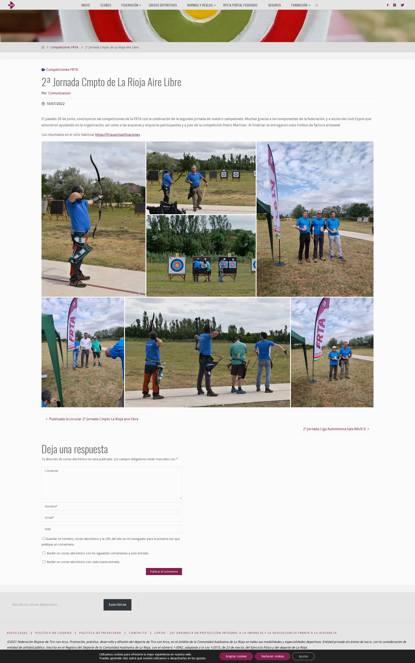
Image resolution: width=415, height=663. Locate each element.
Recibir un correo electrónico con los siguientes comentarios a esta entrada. (98, 553)
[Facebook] (387, 5)
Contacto (138, 632)
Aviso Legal (17, 632)
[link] (317, 5)
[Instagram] (394, 5)
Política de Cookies (53, 632)
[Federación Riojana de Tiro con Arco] (11, 5)
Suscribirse (117, 605)
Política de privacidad (100, 632)
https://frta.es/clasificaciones (117, 135)
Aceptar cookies (236, 656)
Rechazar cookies (272, 656)
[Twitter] (402, 5)
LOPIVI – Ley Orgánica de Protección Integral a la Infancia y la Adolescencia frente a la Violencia (246, 632)
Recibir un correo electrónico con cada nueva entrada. (83, 562)
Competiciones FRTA (64, 47)
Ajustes (303, 656)
